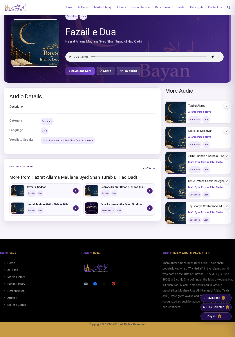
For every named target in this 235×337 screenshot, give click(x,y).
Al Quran (12, 270)
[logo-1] (15, 7)
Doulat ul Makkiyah (200, 131)
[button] (228, 7)
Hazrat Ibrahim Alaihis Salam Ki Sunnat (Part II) (49, 204)
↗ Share (105, 71)
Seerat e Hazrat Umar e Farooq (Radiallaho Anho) (123, 187)
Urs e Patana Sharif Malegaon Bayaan (208, 181)
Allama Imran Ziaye (199, 111)
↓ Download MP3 (80, 71)
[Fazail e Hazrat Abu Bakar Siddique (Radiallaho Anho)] (91, 208)
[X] (104, 283)
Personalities (16, 291)
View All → (149, 167)
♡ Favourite (128, 71)
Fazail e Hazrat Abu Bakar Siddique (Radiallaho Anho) (123, 204)
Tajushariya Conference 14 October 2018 (208, 206)
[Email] (86, 283)
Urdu (83, 16)
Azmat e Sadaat (36, 187)
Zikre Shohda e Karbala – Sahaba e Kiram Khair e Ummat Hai (208, 156)
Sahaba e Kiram (108, 210)
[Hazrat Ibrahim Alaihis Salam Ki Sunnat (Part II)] (17, 208)
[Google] (113, 283)
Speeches (72, 16)
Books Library (16, 284)
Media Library (16, 277)
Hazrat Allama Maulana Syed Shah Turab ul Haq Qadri (67, 140)
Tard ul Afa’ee (196, 105)
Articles (12, 298)
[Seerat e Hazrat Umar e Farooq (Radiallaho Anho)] (91, 191)
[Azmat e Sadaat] (17, 191)
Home (11, 263)
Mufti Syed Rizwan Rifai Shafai (205, 162)
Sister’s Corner (16, 305)
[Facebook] (95, 283)
